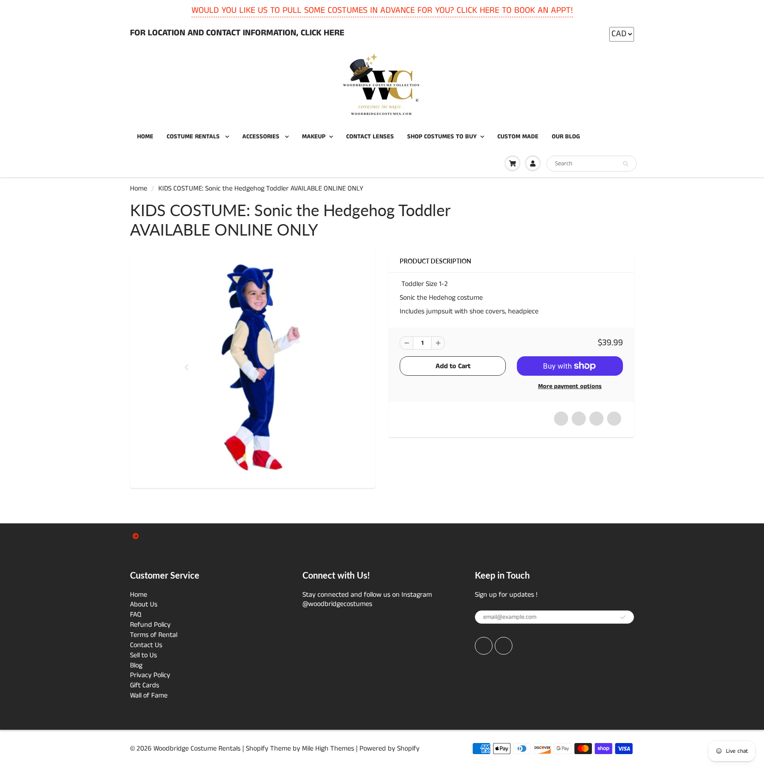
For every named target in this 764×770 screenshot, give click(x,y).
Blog (136, 665)
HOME (145, 136)
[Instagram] (503, 646)
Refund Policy (150, 625)
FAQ (135, 615)
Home (138, 188)
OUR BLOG (566, 136)
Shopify (257, 748)
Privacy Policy (150, 675)
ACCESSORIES (261, 136)
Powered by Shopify (389, 748)
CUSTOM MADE (518, 136)
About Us (143, 604)
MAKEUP (313, 136)
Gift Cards (144, 685)
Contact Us (146, 645)
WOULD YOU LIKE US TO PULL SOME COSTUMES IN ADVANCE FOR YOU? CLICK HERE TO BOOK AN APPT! (382, 10)
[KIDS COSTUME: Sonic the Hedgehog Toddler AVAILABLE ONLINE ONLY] (252, 367)
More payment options (570, 386)
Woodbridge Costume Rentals (197, 748)
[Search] (626, 164)
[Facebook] (484, 646)
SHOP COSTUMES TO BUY (442, 136)
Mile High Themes (328, 748)
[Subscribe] (623, 617)
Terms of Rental (153, 635)
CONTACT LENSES (370, 136)
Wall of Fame (149, 695)
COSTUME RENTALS (194, 136)
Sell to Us (143, 655)
